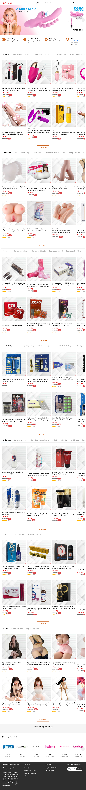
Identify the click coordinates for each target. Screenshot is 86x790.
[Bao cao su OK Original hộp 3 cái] (14, 309)
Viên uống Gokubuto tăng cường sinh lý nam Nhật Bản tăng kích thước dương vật (13, 421)
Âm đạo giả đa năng (22, 153)
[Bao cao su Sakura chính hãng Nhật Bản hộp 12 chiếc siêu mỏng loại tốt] (64, 269)
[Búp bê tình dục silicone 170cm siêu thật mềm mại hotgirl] (14, 646)
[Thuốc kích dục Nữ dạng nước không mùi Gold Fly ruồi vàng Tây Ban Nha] (39, 552)
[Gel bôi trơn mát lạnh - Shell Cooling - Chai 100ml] (14, 498)
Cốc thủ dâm (37, 153)
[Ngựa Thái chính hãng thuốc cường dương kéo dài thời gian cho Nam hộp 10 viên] (64, 404)
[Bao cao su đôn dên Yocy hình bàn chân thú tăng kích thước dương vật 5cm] (39, 269)
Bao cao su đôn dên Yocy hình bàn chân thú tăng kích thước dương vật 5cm (38, 286)
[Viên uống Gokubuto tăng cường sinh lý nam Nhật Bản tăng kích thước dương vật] (14, 404)
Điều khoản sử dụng (30, 770)
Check (80, 769)
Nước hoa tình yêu (34, 534)
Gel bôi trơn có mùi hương (40, 440)
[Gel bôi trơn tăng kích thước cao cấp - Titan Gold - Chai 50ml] (64, 498)
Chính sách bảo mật (30, 773)
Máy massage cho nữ (21, 54)
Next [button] (83, 20)
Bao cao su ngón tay (21, 251)
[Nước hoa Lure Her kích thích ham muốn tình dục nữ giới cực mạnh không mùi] (64, 592)
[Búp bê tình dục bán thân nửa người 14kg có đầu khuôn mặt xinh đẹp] (39, 689)
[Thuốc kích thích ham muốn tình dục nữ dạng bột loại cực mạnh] (14, 592)
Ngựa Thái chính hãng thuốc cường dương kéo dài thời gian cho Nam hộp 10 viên (63, 420)
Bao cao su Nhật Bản (73, 251)
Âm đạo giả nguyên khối (71, 153)
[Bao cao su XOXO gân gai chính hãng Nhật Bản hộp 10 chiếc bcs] (39, 309)
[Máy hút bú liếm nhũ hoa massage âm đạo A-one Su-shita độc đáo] (14, 72)
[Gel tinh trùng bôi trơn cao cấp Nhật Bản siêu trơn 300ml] (14, 458)
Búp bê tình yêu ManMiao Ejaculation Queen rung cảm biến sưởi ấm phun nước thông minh (38, 664)
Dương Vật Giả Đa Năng (40, 54)
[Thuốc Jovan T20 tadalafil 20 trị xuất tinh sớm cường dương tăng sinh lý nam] (39, 404)
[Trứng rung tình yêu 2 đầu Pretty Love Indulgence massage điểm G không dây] (39, 114)
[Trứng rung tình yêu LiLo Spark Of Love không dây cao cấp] (64, 72)
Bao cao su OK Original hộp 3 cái (12, 325)
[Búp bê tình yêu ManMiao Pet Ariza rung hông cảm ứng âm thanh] (64, 213)
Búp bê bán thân (17, 629)
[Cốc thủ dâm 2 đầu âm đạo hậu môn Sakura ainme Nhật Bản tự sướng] (39, 213)
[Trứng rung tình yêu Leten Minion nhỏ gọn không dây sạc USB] (64, 114)
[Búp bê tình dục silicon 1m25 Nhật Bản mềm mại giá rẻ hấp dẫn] (14, 689)
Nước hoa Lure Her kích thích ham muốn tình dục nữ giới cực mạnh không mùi (63, 608)
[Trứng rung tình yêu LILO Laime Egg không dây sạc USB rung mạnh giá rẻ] (39, 72)
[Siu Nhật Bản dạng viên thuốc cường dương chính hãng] (14, 364)
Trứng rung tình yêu (60, 54)
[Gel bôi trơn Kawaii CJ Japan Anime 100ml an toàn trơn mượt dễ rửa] (39, 458)
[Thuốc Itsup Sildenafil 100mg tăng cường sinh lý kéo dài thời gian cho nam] (64, 364)
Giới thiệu (27, 768)
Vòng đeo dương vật (52, 153)
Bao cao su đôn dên (39, 251)
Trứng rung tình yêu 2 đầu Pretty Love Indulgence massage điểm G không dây (38, 132)
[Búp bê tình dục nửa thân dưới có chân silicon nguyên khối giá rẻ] (64, 170)
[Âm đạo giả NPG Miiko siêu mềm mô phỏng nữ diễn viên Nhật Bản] (39, 170)
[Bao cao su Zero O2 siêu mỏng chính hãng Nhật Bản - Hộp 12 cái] (64, 309)
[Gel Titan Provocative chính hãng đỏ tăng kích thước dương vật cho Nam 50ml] (64, 458)
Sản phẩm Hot (50, 770)
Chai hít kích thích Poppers (64, 346)
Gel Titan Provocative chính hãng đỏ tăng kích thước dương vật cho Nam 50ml (63, 474)
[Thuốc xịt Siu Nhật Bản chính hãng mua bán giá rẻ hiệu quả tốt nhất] (39, 364)
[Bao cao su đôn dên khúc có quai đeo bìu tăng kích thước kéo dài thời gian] (14, 269)
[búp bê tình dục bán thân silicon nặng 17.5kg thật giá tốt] (64, 646)
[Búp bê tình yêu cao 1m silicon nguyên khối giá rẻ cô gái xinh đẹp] (64, 689)
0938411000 (75, 40)
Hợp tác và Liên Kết (51, 768)
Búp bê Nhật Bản (32, 629)
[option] (43, 20)
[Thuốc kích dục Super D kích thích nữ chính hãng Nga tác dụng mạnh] (64, 552)
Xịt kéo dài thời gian (44, 346)
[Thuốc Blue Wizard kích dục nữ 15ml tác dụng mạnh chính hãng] (14, 552)
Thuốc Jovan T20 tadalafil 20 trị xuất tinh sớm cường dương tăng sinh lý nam (38, 420)
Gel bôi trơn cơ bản (20, 440)
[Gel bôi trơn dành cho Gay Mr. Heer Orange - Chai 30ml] (39, 498)
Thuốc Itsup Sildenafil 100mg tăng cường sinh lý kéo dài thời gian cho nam (62, 379)
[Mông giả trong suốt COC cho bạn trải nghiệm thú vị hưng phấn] (14, 170)
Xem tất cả (42, 147)
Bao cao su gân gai (56, 251)
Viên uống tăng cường (26, 346)
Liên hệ (26, 776)
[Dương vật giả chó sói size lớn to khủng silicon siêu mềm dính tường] (14, 114)
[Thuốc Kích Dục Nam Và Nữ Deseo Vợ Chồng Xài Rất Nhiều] (39, 592)
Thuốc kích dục (19, 534)
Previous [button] (3, 20)
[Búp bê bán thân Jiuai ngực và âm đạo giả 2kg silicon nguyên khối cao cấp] (14, 213)
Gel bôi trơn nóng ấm (59, 440)
